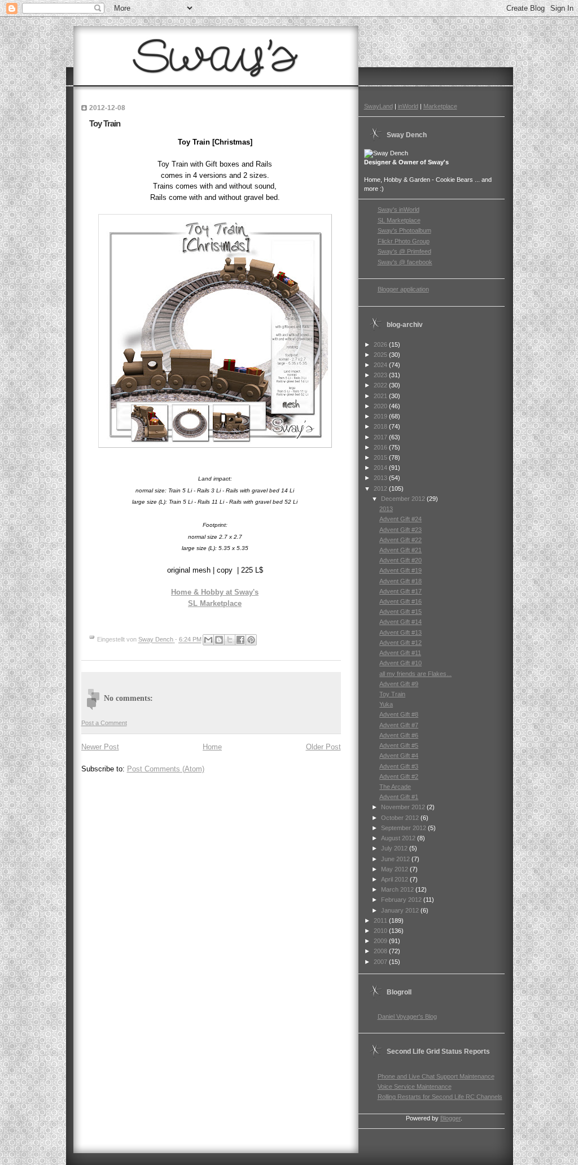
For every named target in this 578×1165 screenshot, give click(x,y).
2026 (381, 344)
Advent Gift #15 (400, 611)
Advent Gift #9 (398, 683)
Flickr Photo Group (404, 241)
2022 (381, 385)
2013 (381, 477)
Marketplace (440, 106)
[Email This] (208, 639)
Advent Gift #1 (398, 796)
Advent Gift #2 (398, 776)
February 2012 (402, 899)
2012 (381, 488)
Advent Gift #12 (400, 642)
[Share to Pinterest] (251, 639)
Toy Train (392, 694)
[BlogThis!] (219, 639)
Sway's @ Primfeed (404, 251)
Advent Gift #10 (400, 663)
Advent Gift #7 (398, 725)
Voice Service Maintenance (415, 1086)
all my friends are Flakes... (415, 673)
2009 (381, 940)
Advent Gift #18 (400, 581)
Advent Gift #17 (400, 591)
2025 (381, 354)
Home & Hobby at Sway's (215, 592)
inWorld (408, 106)
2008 (381, 951)
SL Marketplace (215, 603)
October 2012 (401, 817)
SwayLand (378, 106)
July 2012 (395, 848)
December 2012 (404, 498)
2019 (381, 416)
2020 (381, 406)
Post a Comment (104, 722)
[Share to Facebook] (240, 639)
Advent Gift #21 (400, 550)
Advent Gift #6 (398, 735)
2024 (381, 364)
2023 (381, 375)
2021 (381, 395)
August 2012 (399, 838)
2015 (381, 457)
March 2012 (398, 889)
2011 (381, 920)
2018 (381, 426)
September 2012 (404, 827)
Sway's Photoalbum (404, 230)
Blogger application (403, 289)
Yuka (386, 704)
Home (212, 747)
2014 (381, 467)
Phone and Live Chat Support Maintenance (436, 1076)
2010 (381, 930)
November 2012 (404, 807)
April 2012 (395, 879)
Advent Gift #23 (400, 529)
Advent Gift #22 (400, 539)
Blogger (450, 1118)
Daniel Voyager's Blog (407, 1016)
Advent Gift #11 (400, 652)
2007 (381, 961)
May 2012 (395, 869)
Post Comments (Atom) (165, 769)
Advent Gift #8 (398, 714)
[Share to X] (229, 639)
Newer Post (100, 747)
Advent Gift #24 (400, 519)
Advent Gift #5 (398, 745)
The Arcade (395, 786)
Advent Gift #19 (400, 570)
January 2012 (401, 910)
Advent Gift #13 (400, 632)
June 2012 (396, 859)
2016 (381, 447)
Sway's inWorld (398, 209)
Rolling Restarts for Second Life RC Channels (440, 1096)
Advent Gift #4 (398, 755)
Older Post (323, 747)
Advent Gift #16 (400, 601)
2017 (381, 437)
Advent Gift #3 (398, 766)
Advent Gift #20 (400, 560)
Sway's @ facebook (405, 262)
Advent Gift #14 (400, 621)
